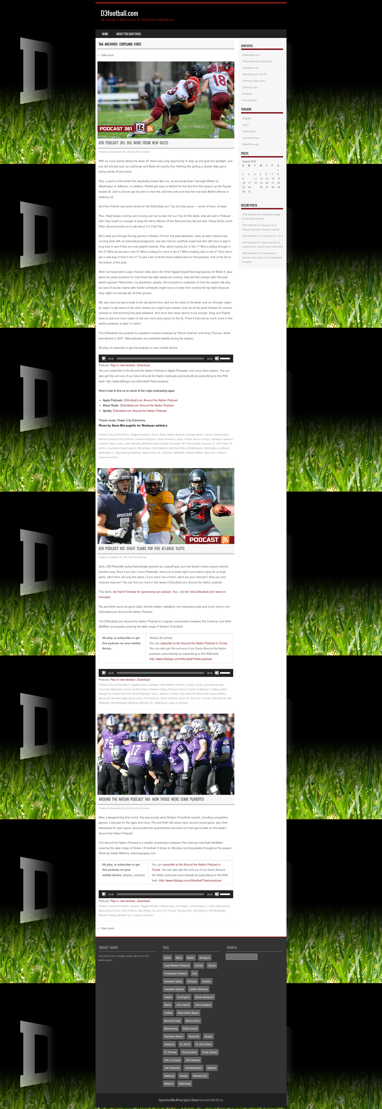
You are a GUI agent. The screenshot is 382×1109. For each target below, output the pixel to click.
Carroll (208, 434)
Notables (247, 93)
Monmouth (104, 698)
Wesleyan (136, 452)
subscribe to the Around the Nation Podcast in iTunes (193, 643)
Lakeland (227, 439)
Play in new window (122, 365)
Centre (198, 684)
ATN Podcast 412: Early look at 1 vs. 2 (262, 235)
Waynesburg (123, 452)
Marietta (136, 443)
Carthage (153, 684)
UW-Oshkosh (144, 448)
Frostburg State (218, 689)
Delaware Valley (158, 689)
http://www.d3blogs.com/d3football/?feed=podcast (180, 659)
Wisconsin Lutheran (215, 452)
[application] (166, 359)
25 (255, 187)
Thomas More (184, 910)
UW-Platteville (160, 448)
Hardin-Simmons (166, 439)
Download (143, 365)
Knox (154, 693)
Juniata (188, 439)
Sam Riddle (144, 910)
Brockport (205, 957)
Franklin (182, 689)
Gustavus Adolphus (145, 439)
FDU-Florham (126, 439)
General (134, 906)
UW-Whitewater (194, 448)
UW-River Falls (177, 448)
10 (249, 178)
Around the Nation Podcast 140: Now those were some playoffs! (151, 799)
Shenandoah (194, 443)
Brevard (179, 434)
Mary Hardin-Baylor (206, 693)
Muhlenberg (170, 1028)
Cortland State (221, 434)
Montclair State (119, 698)
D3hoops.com (249, 87)
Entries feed (248, 131)
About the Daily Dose (128, 34)
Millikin (222, 693)
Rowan (208, 1036)
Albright (154, 906)
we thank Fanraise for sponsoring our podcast (142, 592)
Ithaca (167, 1004)
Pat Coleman (143, 151)
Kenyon (197, 439)
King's (206, 439)
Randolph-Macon (173, 1036)
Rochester (174, 443)
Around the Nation (119, 434)
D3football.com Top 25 (254, 74)
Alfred (167, 957)
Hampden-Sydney (174, 989)
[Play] (104, 359)
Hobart (168, 997)
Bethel (170, 434)
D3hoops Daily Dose (253, 80)
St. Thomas (204, 698)
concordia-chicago (214, 684)
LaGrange (215, 439)
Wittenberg (161, 702)
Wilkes (199, 452)
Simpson (206, 443)
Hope (180, 439)
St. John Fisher (221, 443)
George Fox (105, 693)
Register (246, 118)
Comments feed (250, 137)
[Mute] (217, 359)
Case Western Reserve (172, 684)
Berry (179, 957)
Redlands (194, 1036)
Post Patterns (249, 100)
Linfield (174, 693)
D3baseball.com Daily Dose (257, 61)
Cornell (127, 689)
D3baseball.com (251, 54)
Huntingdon (182, 906)
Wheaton (168, 452)
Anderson (145, 434)
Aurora (155, 434)
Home (105, 34)
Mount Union (136, 698)
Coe (194, 973)
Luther (127, 443)
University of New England (121, 448)
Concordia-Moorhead (110, 689)
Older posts (105, 55)
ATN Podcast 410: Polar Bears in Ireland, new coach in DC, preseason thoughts (262, 257)
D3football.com (119, 13)
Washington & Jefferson (217, 448)
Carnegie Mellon (194, 434)
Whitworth (179, 452)
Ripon (182, 698)
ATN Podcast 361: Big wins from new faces (133, 143)
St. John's (192, 698)
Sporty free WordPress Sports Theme (178, 1100)
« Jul (245, 199)
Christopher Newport (175, 973)
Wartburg (133, 702)
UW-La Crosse (172, 1060)
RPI (183, 443)
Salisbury (169, 1044)
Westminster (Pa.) (152, 452)
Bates (163, 434)
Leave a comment (108, 457)
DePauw (103, 439)
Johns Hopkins (198, 906)
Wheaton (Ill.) (146, 702)
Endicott (113, 439)
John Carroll (183, 1004)
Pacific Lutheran (169, 698)
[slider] (225, 358)
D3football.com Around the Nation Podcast (150, 400)
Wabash (103, 915)
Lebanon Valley (107, 443)
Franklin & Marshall (198, 689)
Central (190, 684)
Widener (190, 452)
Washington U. (107, 452)
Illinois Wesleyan (141, 693)
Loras (120, 443)
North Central (161, 443)
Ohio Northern (151, 698)
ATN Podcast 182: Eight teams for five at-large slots (142, 548)
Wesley (113, 915)
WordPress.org (250, 144)
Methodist (147, 443)
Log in (245, 124)
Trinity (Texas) (209, 1052)
